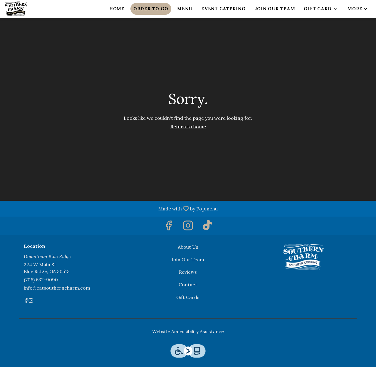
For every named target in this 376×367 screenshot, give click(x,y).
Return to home (188, 126)
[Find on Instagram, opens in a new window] (188, 227)
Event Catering (223, 8)
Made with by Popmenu (111, 208)
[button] (321, 9)
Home (117, 8)
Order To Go (150, 8)
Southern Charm (303, 257)
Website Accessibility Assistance (188, 331)
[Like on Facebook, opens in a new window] (168, 227)
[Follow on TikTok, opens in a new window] (207, 227)
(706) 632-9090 (41, 280)
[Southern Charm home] (31, 8)
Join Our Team (275, 8)
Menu (184, 8)
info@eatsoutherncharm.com (57, 288)
